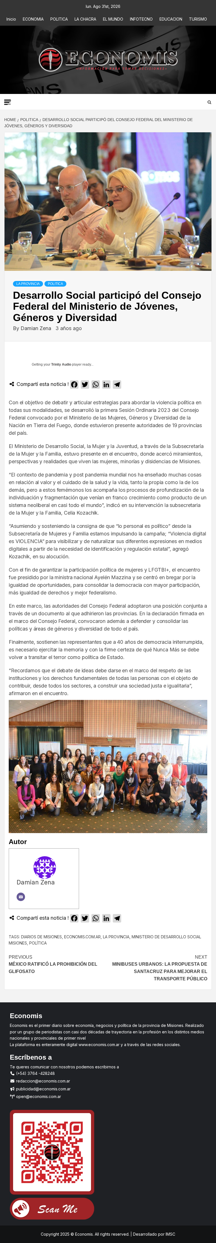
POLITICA (59, 19)
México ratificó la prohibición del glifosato (53, 964)
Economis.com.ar (82, 936)
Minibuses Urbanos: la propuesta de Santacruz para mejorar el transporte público (159, 968)
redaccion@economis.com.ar (42, 1081)
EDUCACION (170, 19)
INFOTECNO (141, 19)
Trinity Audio (61, 364)
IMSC (170, 1234)
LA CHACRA (85, 19)
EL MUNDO (113, 19)
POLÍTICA (38, 943)
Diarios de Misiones (41, 936)
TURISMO (198, 19)
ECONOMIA (33, 19)
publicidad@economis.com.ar (43, 1088)
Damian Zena (37, 328)
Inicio (11, 19)
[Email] (21, 897)
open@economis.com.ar (38, 1096)
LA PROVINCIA (28, 284)
